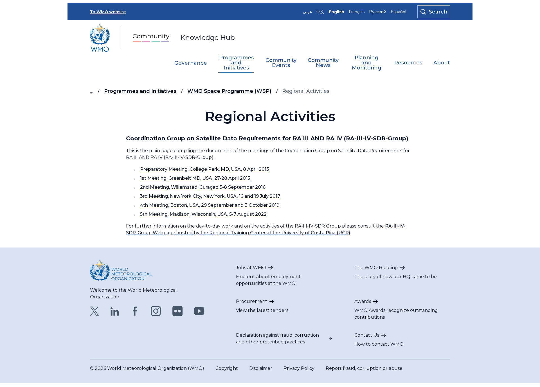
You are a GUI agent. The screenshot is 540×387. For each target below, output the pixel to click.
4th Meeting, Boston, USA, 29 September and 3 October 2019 (209, 205)
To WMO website (108, 11)
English (336, 11)
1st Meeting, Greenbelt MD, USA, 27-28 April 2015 (195, 178)
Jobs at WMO (251, 267)
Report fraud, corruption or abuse (364, 368)
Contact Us (366, 335)
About (441, 63)
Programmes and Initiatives (236, 63)
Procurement (251, 301)
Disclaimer (260, 368)
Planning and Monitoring (366, 63)
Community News (323, 63)
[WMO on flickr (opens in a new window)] (177, 311)
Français (356, 11)
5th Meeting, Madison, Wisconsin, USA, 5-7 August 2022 (203, 214)
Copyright (226, 368)
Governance (190, 63)
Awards (362, 301)
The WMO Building (376, 267)
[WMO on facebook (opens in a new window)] (135, 311)
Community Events (281, 63)
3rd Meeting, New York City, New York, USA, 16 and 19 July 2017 (210, 196)
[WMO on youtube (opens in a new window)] (199, 311)
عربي (307, 11)
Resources (408, 63)
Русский (377, 11)
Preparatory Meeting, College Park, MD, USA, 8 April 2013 (204, 169)
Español (398, 11)
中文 (320, 11)
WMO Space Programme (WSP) (229, 91)
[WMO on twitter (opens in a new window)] (94, 311)
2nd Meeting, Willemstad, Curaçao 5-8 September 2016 (203, 187)
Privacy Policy (299, 368)
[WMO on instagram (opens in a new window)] (156, 311)
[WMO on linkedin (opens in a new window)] (114, 311)
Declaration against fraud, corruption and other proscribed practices (277, 338)
